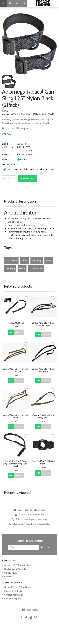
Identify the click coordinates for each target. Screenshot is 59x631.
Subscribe (45, 547)
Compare (24, 128)
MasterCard (23, 609)
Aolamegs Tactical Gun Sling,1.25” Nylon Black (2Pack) (28, 114)
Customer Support (13, 598)
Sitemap (8, 576)
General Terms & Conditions (17, 587)
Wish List (9, 128)
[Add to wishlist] (26, 298)
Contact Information (13, 594)
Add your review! (25, 154)
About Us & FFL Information (17, 565)
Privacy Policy (10, 573)
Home (5, 111)
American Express (35, 609)
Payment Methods (13, 591)
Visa (29, 609)
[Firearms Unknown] (43, 3)
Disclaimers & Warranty (15, 569)
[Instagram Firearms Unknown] (36, 617)
